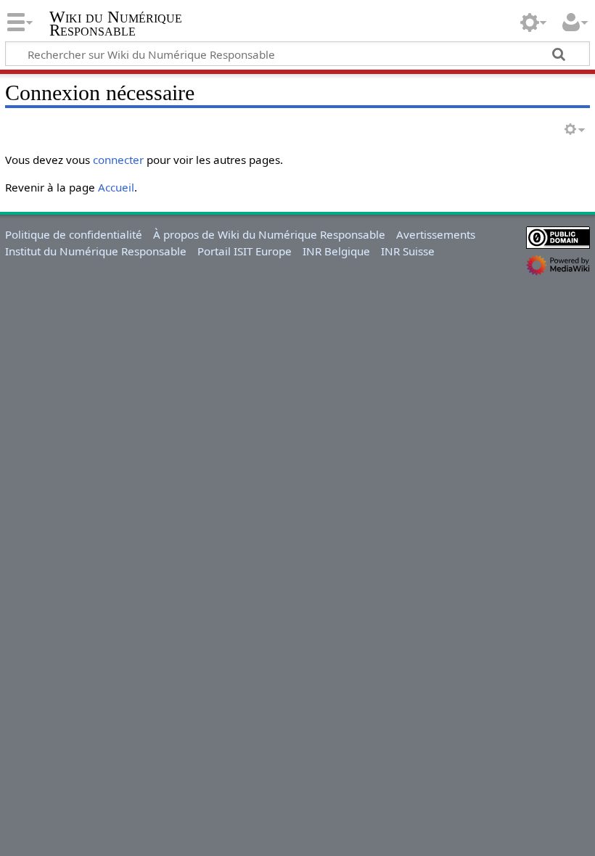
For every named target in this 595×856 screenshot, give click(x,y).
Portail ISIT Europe (244, 251)
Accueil (116, 187)
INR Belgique (336, 251)
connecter (118, 159)
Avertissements (435, 234)
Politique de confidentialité (73, 234)
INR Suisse (408, 251)
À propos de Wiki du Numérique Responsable (269, 234)
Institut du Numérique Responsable (95, 251)
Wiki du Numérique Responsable (115, 24)
